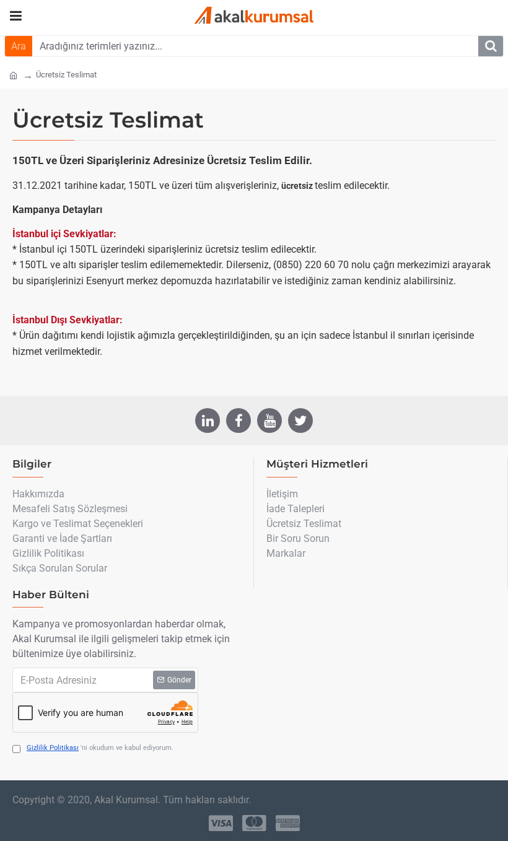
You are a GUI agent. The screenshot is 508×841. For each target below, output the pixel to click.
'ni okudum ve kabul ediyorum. (100, 748)
